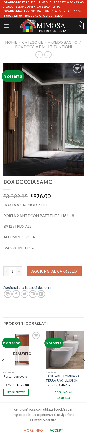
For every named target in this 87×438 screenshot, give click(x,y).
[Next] (83, 370)
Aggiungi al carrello (54, 271)
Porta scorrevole (15, 376)
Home (11, 42)
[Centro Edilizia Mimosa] (43, 25)
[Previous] (3, 370)
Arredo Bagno (62, 42)
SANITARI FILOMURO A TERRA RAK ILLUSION (63, 378)
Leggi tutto (16, 392)
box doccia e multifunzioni (43, 46)
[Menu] (6, 26)
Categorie (32, 42)
